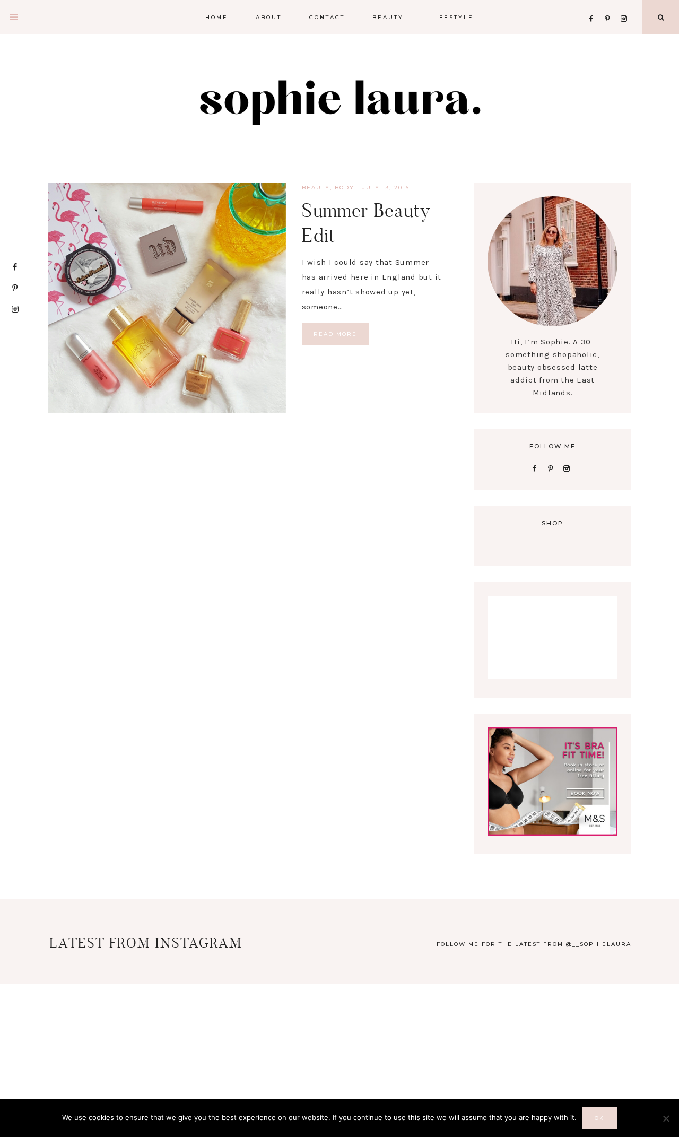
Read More (335, 334)
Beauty (316, 187)
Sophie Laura (339, 101)
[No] (665, 1118)
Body (344, 187)
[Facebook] (594, 5)
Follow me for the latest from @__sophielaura (534, 944)
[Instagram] (625, 5)
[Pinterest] (610, 5)
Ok (599, 1118)
